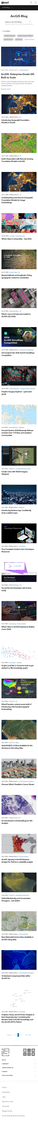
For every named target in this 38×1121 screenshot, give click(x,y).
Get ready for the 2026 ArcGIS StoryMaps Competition (17, 354)
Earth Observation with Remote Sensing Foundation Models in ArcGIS (17, 160)
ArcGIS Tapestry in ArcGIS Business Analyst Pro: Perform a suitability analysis (17, 860)
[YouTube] (33, 1054)
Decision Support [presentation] (23, 856)
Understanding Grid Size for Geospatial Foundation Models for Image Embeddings (17, 200)
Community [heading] (5, 1063)
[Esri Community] (25, 1054)
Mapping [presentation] (21, 427)
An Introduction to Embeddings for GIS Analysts (16, 822)
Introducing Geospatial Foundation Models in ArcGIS (15, 121)
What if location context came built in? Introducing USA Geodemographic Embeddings (16, 706)
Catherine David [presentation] (13, 817)
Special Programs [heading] (7, 1075)
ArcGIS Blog (6, 7)
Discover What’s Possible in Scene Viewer (17, 784)
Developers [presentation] (22, 546)
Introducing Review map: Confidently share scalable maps (16, 511)
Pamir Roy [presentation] (11, 701)
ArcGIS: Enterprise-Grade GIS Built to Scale (17, 76)
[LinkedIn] (33, 1050)
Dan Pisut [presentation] (11, 742)
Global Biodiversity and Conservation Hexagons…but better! (16, 899)
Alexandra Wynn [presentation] (14, 311)
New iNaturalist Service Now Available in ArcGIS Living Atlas (17, 938)
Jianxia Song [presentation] (12, 623)
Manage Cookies (7, 1111)
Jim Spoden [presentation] (12, 662)
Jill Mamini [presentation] (12, 468)
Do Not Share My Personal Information (13, 1116)
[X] (29, 1050)
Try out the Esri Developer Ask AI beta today (16, 589)
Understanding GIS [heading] (7, 1067)
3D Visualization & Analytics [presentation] (26, 781)
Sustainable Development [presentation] (22, 895)
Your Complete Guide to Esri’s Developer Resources (17, 550)
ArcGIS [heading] (4, 1060)
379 (26, 1035)
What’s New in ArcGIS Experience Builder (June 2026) (17, 628)
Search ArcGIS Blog (13, 22)
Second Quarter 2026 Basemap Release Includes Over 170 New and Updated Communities (17, 432)
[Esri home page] (5, 2)
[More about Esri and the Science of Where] (5, 1053)
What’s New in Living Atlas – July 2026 (16, 239)
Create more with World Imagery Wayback (14, 473)
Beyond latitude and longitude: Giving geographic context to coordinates (16, 276)
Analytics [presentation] (19, 662)
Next (29, 1035)
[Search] (31, 2)
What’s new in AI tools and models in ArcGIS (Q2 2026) (16, 315)
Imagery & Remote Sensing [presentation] (28, 388)
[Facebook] (25, 1050)
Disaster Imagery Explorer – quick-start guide (16, 393)
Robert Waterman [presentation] (14, 388)
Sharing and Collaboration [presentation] (27, 349)
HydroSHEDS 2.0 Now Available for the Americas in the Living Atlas (16, 746)
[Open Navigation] (35, 2)
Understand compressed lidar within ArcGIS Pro (15, 977)
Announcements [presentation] (20, 236)
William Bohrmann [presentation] (14, 585)
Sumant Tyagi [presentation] (13, 272)
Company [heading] (4, 1071)
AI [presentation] (20, 117)
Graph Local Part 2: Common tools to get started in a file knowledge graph (17, 666)
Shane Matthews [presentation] (13, 427)
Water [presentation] (17, 742)
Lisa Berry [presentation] (12, 236)
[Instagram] (29, 1054)
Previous (9, 1035)
